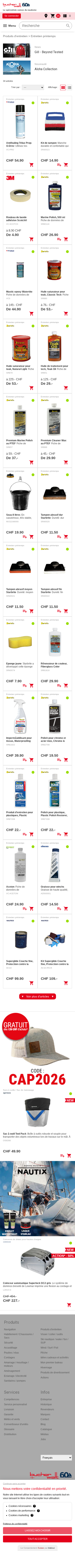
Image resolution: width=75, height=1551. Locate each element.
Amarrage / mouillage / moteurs (16, 1364)
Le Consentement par (38, 1548)
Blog (43, 1424)
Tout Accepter (38, 1539)
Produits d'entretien (15, 36)
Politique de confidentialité (15, 1524)
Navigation (10, 1329)
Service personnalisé (15, 1404)
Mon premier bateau (52, 1362)
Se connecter (11, 15)
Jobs (43, 1439)
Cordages (9, 1357)
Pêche (44, 1352)
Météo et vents (12, 1419)
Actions (45, 1377)
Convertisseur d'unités (16, 1424)
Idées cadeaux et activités (55, 1357)
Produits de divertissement (55, 1372)
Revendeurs (47, 1409)
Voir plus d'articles (37, 996)
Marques (45, 1414)
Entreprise (46, 1399)
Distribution (10, 1434)
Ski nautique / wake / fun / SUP (54, 1341)
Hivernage (46, 1367)
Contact (45, 1419)
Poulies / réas (11, 1352)
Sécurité (8, 1342)
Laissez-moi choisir (37, 1530)
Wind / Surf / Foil (49, 1347)
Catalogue (46, 1429)
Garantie (8, 1414)
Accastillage (10, 1347)
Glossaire (9, 1429)
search (68, 25)
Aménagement (12, 1371)
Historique (46, 1404)
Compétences (11, 1399)
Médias (45, 1434)
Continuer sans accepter (14, 1483)
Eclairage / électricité (15, 1376)
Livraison (9, 1409)
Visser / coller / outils (52, 1334)
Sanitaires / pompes (15, 1380)
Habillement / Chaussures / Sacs (18, 1336)
